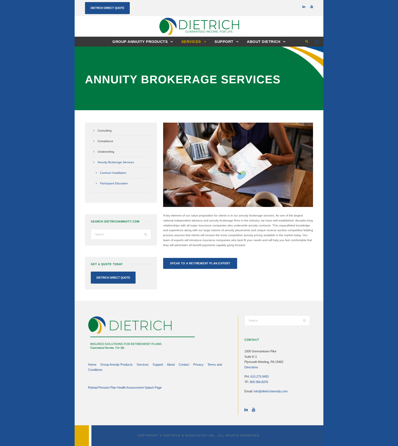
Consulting (105, 130)
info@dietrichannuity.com (271, 391)
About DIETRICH (263, 42)
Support (224, 42)
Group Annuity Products (140, 42)
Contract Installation (113, 172)
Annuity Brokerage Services (116, 162)
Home (92, 364)
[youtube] (311, 6)
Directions (251, 367)
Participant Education (114, 183)
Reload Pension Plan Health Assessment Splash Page (125, 387)
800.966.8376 (259, 382)
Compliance (105, 141)
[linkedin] (303, 6)
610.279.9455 (259, 376)
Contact (184, 364)
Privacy (198, 364)
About (171, 364)
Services (191, 42)
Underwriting (106, 151)
